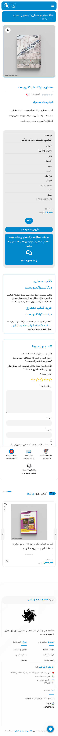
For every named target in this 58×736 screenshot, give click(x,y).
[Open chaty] (50, 729)
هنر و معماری (39, 15)
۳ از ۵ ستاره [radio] (41, 380)
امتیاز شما (46, 374)
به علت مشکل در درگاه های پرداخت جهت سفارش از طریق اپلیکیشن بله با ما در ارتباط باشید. (29, 242)
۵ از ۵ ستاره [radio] (33, 380)
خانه (50, 15)
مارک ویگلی (27, 140)
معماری (25, 15)
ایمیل (48, 429)
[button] (53, 6)
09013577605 (29, 261)
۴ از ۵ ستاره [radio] (37, 380)
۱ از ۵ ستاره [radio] (50, 380)
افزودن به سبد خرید (29, 229)
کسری (48, 161)
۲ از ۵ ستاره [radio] (46, 380)
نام (49, 417)
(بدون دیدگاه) (35, 94)
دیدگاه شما (46, 386)
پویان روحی (45, 150)
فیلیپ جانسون (43, 140)
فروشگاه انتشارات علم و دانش (30, 325)
